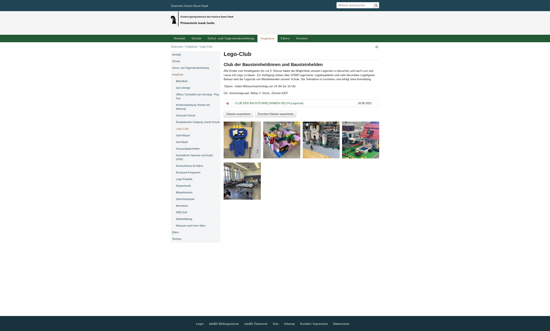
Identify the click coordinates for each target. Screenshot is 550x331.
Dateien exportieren (238, 114)
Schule (196, 38)
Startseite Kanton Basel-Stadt (189, 6)
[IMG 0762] (321, 140)
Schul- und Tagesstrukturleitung (231, 38)
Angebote (268, 38)
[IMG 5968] (360, 140)
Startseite (177, 46)
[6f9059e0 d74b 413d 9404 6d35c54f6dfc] (242, 140)
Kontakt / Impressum (314, 323)
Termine (302, 38)
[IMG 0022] (281, 140)
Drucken (377, 46)
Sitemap (289, 323)
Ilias (275, 323)
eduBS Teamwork (255, 323)
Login (200, 323)
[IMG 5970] (242, 181)
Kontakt (179, 38)
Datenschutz (341, 323)
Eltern (285, 38)
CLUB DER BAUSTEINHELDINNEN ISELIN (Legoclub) (269, 103)
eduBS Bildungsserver (224, 323)
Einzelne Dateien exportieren (275, 114)
